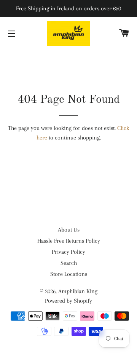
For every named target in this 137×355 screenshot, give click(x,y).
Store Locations (68, 274)
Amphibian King (77, 291)
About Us (69, 229)
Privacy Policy (68, 251)
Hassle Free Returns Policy (68, 240)
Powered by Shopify (68, 300)
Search (69, 262)
